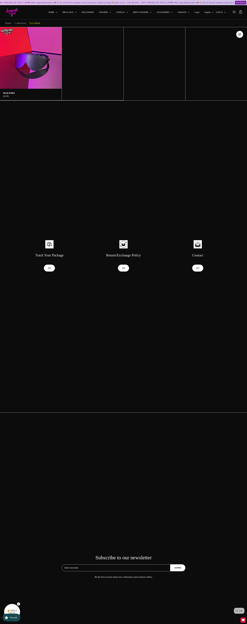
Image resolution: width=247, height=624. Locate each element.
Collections (20, 23)
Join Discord (240, 3)
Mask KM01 (31, 63)
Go (49, 268)
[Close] (18, 603)
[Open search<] (234, 12)
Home (8, 23)
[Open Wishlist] (243, 620)
